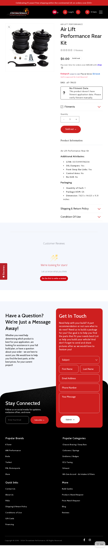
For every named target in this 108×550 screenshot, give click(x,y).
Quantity (64, 114)
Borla (7, 456)
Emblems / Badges (71, 456)
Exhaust (66, 468)
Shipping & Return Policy (16, 506)
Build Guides (67, 489)
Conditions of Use (13, 512)
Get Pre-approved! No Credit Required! (74, 77)
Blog (64, 506)
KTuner (8, 444)
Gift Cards (9, 518)
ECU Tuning (68, 462)
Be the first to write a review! (54, 278)
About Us (9, 495)
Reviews (65, 512)
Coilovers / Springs (71, 450)
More (7, 474)
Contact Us (10, 489)
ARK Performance (13, 450)
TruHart (8, 462)
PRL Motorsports (12, 468)
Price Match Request (71, 500)
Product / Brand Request (72, 495)
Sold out (69, 129)
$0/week (96, 74)
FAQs (7, 500)
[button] (55, 12)
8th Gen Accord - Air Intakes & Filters (79, 474)
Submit (69, 419)
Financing (9, 524)
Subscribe (38, 420)
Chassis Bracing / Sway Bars (75, 444)
